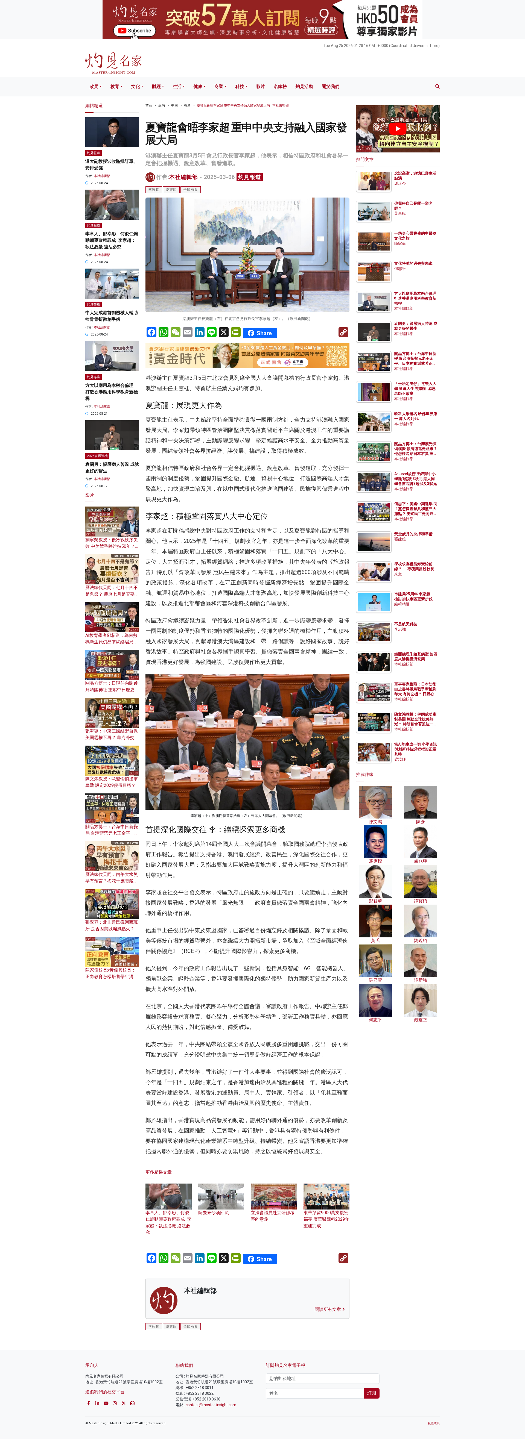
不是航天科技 (405, 624)
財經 (156, 86)
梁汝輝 (400, 759)
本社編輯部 (183, 177)
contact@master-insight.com (211, 1405)
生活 (177, 86)
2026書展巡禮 (97, 456)
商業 (218, 86)
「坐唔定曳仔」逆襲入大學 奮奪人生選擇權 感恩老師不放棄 (415, 388)
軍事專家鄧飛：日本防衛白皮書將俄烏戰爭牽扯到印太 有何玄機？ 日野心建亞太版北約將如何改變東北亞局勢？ (415, 694)
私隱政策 (434, 1423)
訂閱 (371, 1393)
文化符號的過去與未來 (413, 263)
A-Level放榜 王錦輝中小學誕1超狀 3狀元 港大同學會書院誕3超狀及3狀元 (415, 479)
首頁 (148, 105)
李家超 (153, 190)
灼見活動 (304, 86)
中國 (174, 105)
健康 (198, 86)
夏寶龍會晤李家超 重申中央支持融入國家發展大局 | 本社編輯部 (243, 105)
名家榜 (280, 86)
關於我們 (330, 86)
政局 (94, 86)
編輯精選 (402, 604)
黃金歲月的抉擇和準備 (413, 534)
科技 (239, 86)
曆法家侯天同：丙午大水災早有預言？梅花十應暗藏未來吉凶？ (111, 881)
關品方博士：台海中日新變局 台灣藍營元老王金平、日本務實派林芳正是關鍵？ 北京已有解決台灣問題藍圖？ (415, 363)
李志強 (400, 629)
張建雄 (400, 539)
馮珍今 (400, 183)
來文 (398, 574)
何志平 (400, 268)
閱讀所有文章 (328, 1309)
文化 (135, 86)
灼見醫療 (93, 304)
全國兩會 (190, 190)
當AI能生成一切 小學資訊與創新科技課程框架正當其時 (415, 749)
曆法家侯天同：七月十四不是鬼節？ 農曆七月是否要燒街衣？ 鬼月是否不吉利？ (112, 594)
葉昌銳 (400, 213)
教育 (114, 86)
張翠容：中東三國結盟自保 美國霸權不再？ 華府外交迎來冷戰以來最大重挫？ (112, 737)
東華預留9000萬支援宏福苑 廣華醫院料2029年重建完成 (326, 1219)
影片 (260, 86)
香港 (187, 105)
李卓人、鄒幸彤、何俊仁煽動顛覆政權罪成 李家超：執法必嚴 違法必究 (168, 1222)
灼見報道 (249, 177)
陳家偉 (400, 243)
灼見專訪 (93, 377)
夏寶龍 (171, 190)
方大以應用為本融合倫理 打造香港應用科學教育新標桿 (111, 392)
